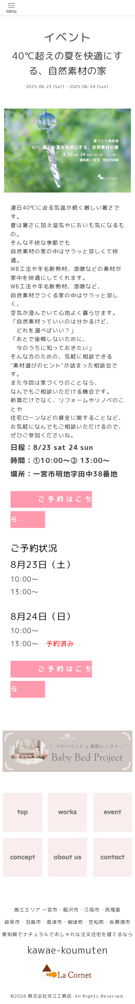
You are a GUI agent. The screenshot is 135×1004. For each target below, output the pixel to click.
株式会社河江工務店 (50, 996)
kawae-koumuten (67, 950)
